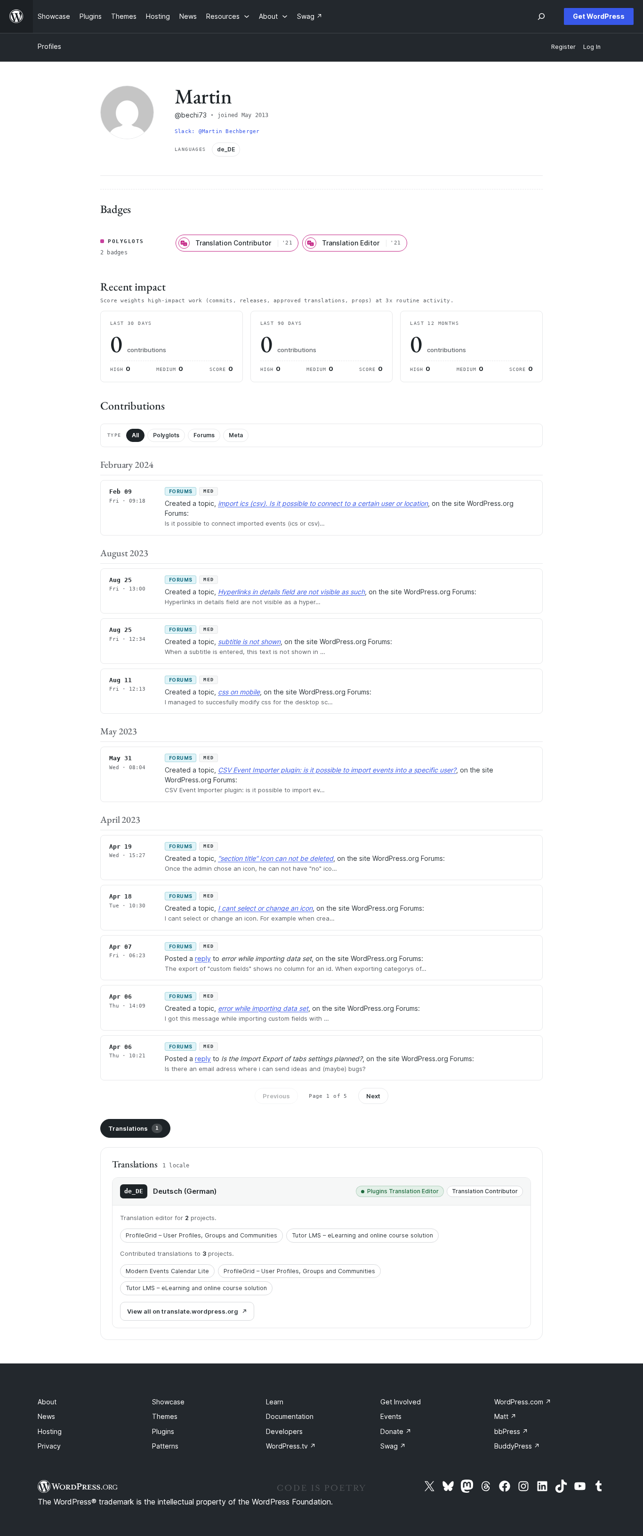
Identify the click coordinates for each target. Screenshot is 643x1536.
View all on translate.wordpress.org (182, 1311)
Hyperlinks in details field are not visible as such (291, 592)
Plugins (163, 1431)
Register (563, 46)
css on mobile (239, 692)
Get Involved (400, 1402)
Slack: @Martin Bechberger (217, 131)
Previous (276, 1096)
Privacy (49, 1446)
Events (391, 1416)
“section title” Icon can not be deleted (275, 858)
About (47, 1402)
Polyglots (166, 435)
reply (203, 958)
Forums (204, 435)
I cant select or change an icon (265, 908)
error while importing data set (263, 1008)
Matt (505, 1416)
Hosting (50, 1431)
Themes (164, 1416)
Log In (592, 46)
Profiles (49, 46)
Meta (236, 435)
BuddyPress (517, 1446)
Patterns (165, 1446)
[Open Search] (541, 16)
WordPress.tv (291, 1446)
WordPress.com (522, 1402)
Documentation (289, 1416)
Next (373, 1096)
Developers (284, 1431)
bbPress (511, 1431)
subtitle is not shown (249, 642)
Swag (393, 1446)
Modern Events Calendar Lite (167, 1271)
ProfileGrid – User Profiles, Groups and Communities (201, 1235)
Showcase (168, 1402)
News (46, 1416)
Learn (274, 1402)
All (135, 435)
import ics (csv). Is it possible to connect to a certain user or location (323, 503)
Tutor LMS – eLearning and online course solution (362, 1235)
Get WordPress (599, 16)
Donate (395, 1431)
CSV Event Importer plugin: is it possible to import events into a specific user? (337, 770)
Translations (133, 1128)
